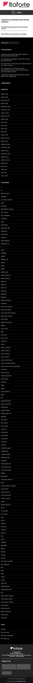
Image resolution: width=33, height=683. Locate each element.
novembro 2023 (5, 153)
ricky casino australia (7, 561)
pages (2, 501)
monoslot (3, 441)
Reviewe (3, 551)
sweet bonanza (5, 586)
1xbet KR (3, 237)
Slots (2, 570)
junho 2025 (4, 125)
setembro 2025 (5, 116)
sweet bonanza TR (6, 589)
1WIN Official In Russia (7, 209)
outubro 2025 (5, 113)
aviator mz (4, 287)
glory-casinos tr (5, 391)
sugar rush (4, 583)
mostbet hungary (6, 448)
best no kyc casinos (6, 306)
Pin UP (2, 507)
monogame (4, 438)
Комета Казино (5, 608)
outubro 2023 (5, 157)
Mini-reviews (4, 423)
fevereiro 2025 (5, 138)
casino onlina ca (5, 350)
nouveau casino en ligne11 (8, 485)
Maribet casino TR (6, 413)
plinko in (3, 523)
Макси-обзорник (6, 611)
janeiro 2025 (4, 141)
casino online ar (5, 353)
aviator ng (3, 291)
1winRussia (4, 218)
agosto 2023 (4, 163)
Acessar (3, 629)
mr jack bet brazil (6, 467)
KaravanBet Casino (6, 401)
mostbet (3, 445)
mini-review (4, 419)
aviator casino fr (5, 278)
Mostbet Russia (5, 457)
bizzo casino (4, 328)
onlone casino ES (6, 495)
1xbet (2, 221)
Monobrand (4, 432)
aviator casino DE (6, 275)
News (2, 482)
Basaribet (3, 297)
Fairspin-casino (5, 372)
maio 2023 (4, 169)
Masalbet (3, 416)
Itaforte (14, 30)
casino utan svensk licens (8, 363)
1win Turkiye (4, 212)
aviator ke (3, 284)
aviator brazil (4, 272)
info (2, 397)
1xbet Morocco (5, 243)
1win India (3, 206)
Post (2, 536)
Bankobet (3, 294)
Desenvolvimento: (11, 681)
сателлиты (4, 617)
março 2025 (4, 135)
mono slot (4, 429)
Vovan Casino (5, 605)
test (2, 592)
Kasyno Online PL (6, 404)
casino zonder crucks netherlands (10, 366)
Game (2, 385)
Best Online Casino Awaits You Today (13, 34)
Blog (2, 331)
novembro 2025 (5, 109)
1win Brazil (4, 196)
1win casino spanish (6, 199)
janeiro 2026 (4, 103)
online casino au (5, 492)
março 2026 (4, 97)
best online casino (6, 309)
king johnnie (4, 407)
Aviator (3, 269)
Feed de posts (5, 632)
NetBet (3, 473)
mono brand (4, 426)
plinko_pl (3, 533)
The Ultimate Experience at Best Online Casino (14, 27)
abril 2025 (4, 131)
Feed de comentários (7, 635)
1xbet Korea (4, 234)
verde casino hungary (7, 595)
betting (3, 325)
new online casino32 (7, 479)
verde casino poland (7, 599)
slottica (3, 577)
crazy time (4, 369)
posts (2, 539)
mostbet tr (4, 460)
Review (3, 548)
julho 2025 (4, 122)
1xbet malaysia (5, 240)
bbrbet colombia (6, 300)
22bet (2, 250)
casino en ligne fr (6, 347)
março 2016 (4, 175)
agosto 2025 (4, 119)
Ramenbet (4, 545)
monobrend (4, 435)
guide (2, 394)
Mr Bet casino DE (6, 463)
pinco (2, 517)
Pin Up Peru (4, 514)
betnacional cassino (6, 322)
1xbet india (4, 231)
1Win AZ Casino (5, 193)
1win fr (2, 203)
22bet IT (3, 256)
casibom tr (4, 341)
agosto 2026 (4, 94)
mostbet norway (5, 454)
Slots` (2, 573)
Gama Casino (4, 379)
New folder (4, 476)
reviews (3, 558)
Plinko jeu (3, 526)
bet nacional (4, 319)
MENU (19, 12)
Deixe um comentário (22, 30)
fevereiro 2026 (5, 100)
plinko (2, 520)
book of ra (4, 335)
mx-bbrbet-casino (6, 470)
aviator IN (3, 281)
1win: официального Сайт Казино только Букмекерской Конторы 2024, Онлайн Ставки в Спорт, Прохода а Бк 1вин (15, 70)
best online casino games (8, 313)
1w (1, 190)
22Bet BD (3, 253)
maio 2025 (4, 128)
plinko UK (3, 529)
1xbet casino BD (5, 228)
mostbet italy (4, 451)
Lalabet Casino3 (5, 410)
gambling (3, 382)
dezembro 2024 (5, 144)
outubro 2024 (5, 150)
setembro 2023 (5, 160)
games (3, 388)
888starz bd (4, 259)
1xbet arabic (4, 225)
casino (3, 344)
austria (2, 265)
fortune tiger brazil (6, 375)
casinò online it (5, 357)
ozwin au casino (5, 498)
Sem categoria (5, 564)
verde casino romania (7, 602)
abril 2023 (4, 172)
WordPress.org (5, 638)
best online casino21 (6, 316)
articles (3, 262)
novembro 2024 (5, 147)
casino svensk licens (6, 360)
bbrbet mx (4, 303)
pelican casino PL (6, 504)
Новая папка (4, 614)
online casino (4, 489)
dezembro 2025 (5, 106)
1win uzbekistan (5, 215)
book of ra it (4, 338)
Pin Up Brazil (4, 511)
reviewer (3, 555)
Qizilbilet (3, 542)
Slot (2, 567)
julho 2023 (4, 166)
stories (3, 580)
